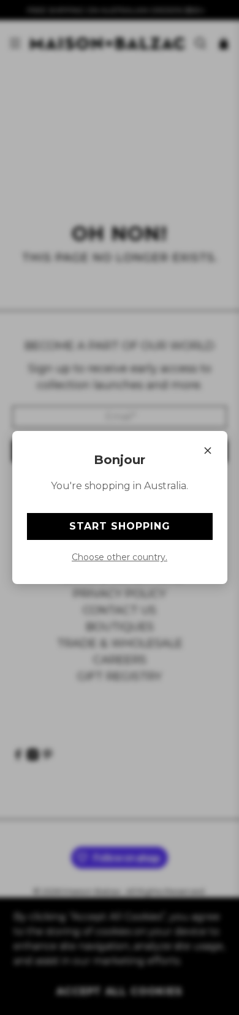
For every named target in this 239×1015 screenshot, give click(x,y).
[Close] (208, 450)
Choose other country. (119, 557)
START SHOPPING (119, 526)
